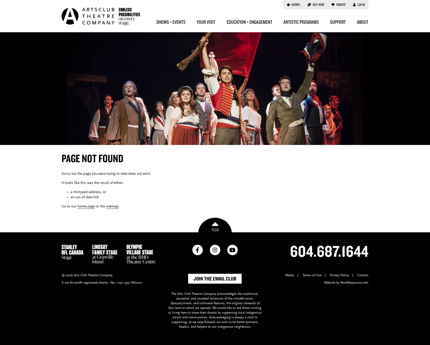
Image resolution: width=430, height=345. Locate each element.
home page (86, 207)
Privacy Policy (339, 275)
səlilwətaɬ (206, 303)
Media (289, 275)
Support (338, 22)
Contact (362, 275)
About (362, 22)
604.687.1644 (329, 251)
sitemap (112, 207)
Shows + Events (170, 22)
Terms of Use (312, 275)
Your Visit (206, 22)
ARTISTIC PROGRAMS (301, 22)
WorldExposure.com (354, 283)
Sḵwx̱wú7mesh (180, 303)
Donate (341, 4)
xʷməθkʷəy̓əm (243, 298)
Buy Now (318, 4)
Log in (361, 4)
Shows (295, 4)
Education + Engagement (249, 22)
